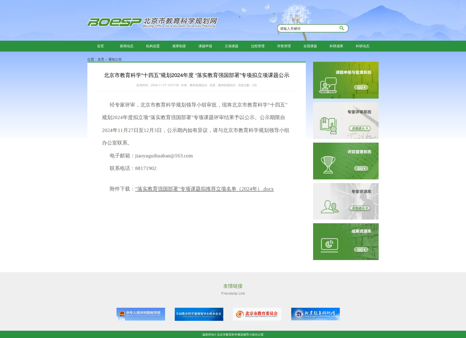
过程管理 (258, 45)
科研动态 (362, 45)
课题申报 (205, 45)
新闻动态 (126, 45)
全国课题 (310, 45)
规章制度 (179, 45)
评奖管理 (284, 45)
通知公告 (115, 59)
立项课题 (231, 45)
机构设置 (153, 45)
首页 (100, 45)
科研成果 (336, 45)
